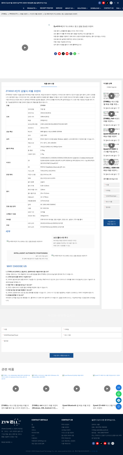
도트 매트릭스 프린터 (68, 441)
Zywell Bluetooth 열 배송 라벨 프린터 (111, 135)
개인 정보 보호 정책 (38, 443)
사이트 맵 (94, 451)
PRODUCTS (14, 14)
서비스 (34, 430)
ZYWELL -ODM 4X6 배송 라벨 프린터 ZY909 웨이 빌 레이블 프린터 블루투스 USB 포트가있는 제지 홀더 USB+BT (111, 169)
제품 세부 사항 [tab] (49, 83)
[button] (122, 8)
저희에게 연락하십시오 (39, 441)
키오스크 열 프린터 (68, 432)
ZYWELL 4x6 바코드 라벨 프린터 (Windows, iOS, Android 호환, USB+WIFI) (111, 120)
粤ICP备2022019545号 (82, 451)
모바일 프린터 (66, 430)
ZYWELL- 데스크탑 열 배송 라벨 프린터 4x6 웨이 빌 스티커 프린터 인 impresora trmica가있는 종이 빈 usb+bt (111, 103)
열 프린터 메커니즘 (68, 435)
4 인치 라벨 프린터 (36, 14)
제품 (33, 427)
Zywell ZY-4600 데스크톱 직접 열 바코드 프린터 (111, 150)
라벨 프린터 (24, 14)
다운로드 (34, 438)
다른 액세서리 (66, 443)
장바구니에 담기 (111, 108)
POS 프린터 (65, 424)
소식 (33, 435)
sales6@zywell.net (102, 430)
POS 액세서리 (66, 438)
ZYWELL (4, 14)
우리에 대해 (35, 432)
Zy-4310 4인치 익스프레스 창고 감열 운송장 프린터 (60, 14)
